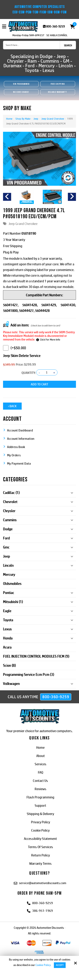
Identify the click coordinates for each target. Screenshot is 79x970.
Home (9, 118)
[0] (71, 27)
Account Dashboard (20, 430)
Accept (60, 965)
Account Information (20, 439)
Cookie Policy (43, 965)
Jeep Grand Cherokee (52, 118)
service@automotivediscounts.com (42, 883)
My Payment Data (19, 463)
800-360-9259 (55, 26)
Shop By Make (22, 118)
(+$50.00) (18, 348)
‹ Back (12, 406)
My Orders (14, 455)
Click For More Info (50, 339)
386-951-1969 (42, 911)
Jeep (35, 118)
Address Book (16, 447)
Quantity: (28, 373)
